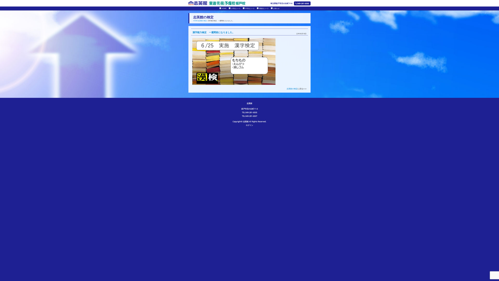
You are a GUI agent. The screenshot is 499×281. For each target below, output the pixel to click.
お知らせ (276, 8)
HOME (224, 8)
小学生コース (236, 8)
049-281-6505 (303, 3)
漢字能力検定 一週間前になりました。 (214, 32)
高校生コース (264, 8)
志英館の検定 (202, 21)
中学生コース (250, 8)
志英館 (249, 103)
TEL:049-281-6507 (249, 116)
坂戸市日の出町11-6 (249, 108)
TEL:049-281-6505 (249, 112)
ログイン (249, 125)
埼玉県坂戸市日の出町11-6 (281, 3)
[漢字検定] (233, 83)
